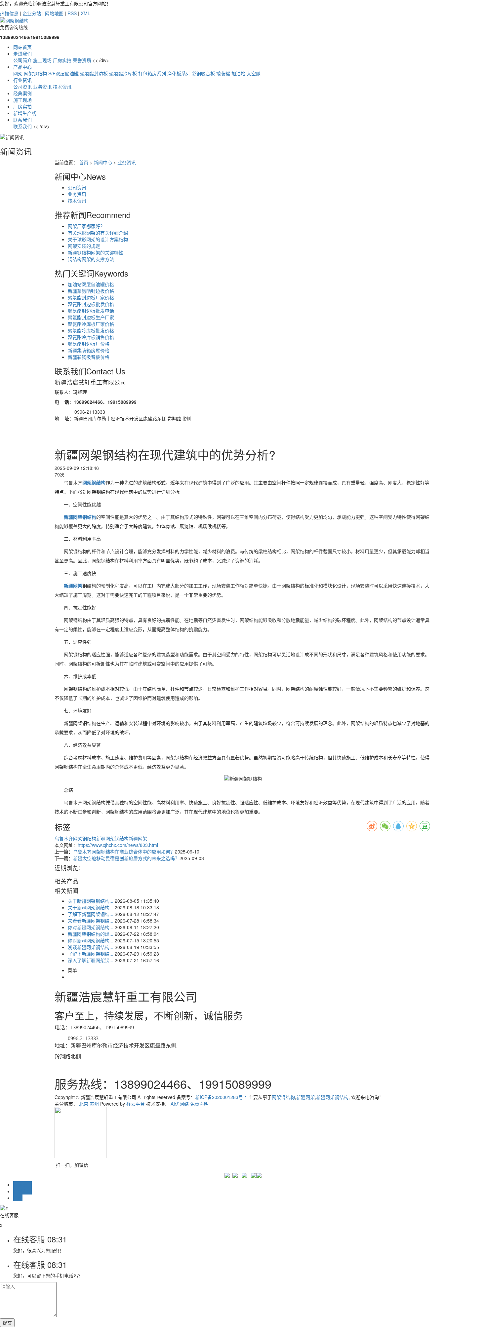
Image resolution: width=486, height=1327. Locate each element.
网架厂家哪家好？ (86, 226)
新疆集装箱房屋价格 (88, 350)
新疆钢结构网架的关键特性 (95, 252)
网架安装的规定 (84, 246)
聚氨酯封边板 (94, 73)
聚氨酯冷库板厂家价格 (91, 324)
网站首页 (22, 47)
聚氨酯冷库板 (123, 73)
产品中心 (22, 66)
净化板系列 (178, 73)
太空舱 (254, 73)
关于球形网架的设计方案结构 (98, 239)
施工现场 (42, 60)
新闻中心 (103, 162)
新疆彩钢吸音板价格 (88, 357)
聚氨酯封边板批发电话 (91, 310)
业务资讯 (42, 86)
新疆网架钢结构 (112, 838)
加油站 (238, 73)
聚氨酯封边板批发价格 (91, 304)
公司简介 (22, 60)
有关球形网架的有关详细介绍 (98, 232)
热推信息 (9, 13)
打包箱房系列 (152, 73)
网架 (17, 73)
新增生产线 (24, 113)
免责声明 (199, 1103)
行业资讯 (22, 80)
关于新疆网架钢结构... (90, 900)
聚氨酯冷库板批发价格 (91, 330)
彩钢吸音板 (203, 73)
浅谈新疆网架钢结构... (90, 947)
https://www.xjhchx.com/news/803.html (118, 845)
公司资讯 (22, 86)
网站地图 (54, 13)
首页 (83, 162)
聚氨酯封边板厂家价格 (91, 297)
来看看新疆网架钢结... (90, 920)
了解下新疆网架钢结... (90, 914)
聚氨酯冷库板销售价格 (91, 337)
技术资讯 (62, 86)
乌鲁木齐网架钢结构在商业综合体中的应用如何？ (124, 851)
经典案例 (22, 93)
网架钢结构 (35, 73)
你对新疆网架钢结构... (90, 927)
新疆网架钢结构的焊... (90, 933)
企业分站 (31, 13)
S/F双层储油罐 (63, 73)
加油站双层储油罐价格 (91, 284)
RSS (72, 13)
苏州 (94, 1103)
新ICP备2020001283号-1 (221, 1097)
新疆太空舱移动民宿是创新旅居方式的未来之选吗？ (126, 858)
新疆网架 (138, 838)
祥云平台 (135, 1103)
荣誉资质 (82, 60)
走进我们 (22, 53)
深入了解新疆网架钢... (90, 960)
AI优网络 (180, 1103)
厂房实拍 (62, 60)
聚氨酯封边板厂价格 (88, 343)
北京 (83, 1103)
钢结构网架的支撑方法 (91, 259)
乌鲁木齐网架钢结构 (75, 838)
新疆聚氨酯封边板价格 (91, 290)
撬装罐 (223, 73)
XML (85, 13)
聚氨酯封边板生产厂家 (91, 317)
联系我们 (22, 119)
